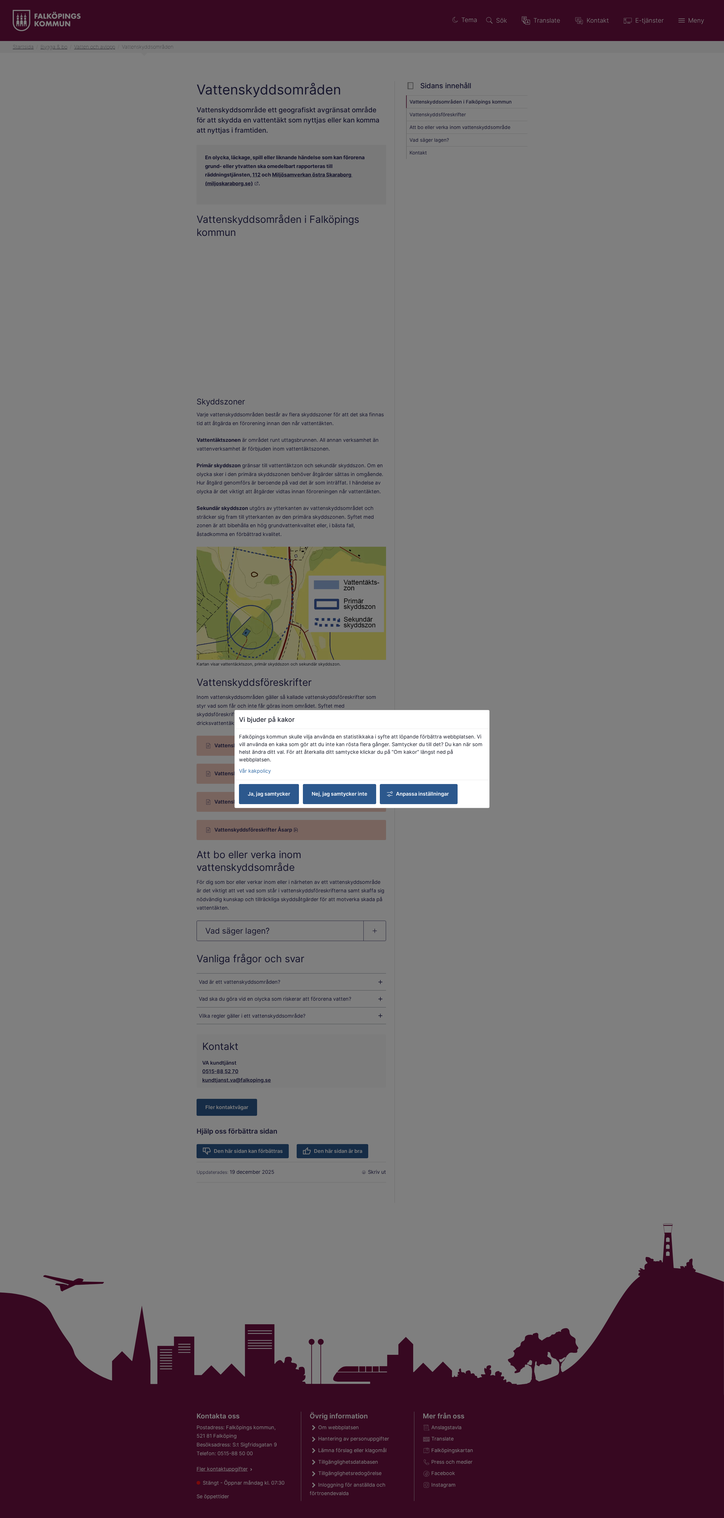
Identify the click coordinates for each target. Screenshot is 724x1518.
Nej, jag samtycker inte (339, 794)
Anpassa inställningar (422, 794)
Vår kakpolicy (255, 771)
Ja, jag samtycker (269, 794)
